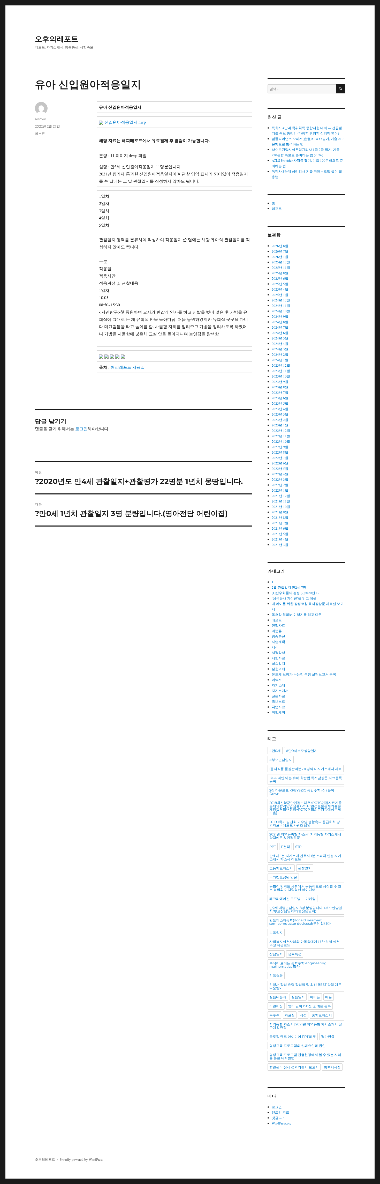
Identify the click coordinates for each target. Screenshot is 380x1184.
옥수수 (274, 1015)
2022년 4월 (280, 474)
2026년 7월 (280, 251)
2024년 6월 (280, 332)
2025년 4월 (280, 289)
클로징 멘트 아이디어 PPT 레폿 (292, 1036)
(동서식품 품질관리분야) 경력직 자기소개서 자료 (305, 769)
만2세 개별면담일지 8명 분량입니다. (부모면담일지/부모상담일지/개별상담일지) (305, 909)
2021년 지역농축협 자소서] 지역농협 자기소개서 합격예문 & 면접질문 (305, 836)
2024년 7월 (280, 327)
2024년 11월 (281, 305)
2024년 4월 (280, 343)
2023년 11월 (281, 370)
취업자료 (278, 707)
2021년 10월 (281, 506)
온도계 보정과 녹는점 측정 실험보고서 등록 (304, 674)
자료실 (290, 1015)
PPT (272, 847)
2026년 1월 (280, 256)
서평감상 (278, 652)
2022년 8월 (280, 452)
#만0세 (275, 751)
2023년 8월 (280, 387)
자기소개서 (280, 690)
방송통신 (278, 636)
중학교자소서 (322, 1015)
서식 (275, 647)
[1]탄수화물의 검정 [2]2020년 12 (296, 592)
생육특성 (294, 954)
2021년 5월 (280, 533)
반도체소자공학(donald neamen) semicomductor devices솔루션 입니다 (300, 922)
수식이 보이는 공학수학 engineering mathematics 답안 (297, 964)
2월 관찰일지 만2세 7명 (289, 587)
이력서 (277, 679)
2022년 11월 (281, 436)
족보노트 (278, 701)
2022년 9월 (280, 447)
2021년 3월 (280, 544)
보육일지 (276, 932)
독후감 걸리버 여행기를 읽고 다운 (297, 614)
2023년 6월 (280, 398)
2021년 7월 (280, 523)
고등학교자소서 (281, 868)
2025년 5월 (280, 284)
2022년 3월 (280, 479)
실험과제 (278, 669)
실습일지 (278, 663)
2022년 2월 (280, 485)
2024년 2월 (280, 354)
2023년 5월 (280, 403)
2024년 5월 (280, 338)
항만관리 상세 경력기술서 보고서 (294, 1067)
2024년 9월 (280, 316)
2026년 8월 (280, 245)
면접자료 (278, 625)
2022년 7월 (280, 457)
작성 (303, 1015)
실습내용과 (277, 997)
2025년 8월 (280, 273)
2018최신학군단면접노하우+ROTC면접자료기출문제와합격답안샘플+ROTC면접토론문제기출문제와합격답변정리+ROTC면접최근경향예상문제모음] (305, 808)
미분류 (40, 133)
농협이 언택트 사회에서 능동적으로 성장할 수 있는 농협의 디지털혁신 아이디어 (305, 888)
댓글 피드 (279, 1117)
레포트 (277, 208)
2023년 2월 (280, 419)
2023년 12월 (281, 365)
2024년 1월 (280, 360)
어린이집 (276, 1006)
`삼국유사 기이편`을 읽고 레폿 (294, 598)
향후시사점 (332, 1067)
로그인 (81, 428)
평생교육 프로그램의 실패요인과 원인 (297, 1046)
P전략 (285, 847)
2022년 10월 (281, 441)
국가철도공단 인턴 (283, 877)
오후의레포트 (56, 38)
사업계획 (278, 641)
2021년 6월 (280, 528)
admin (40, 119)
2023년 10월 (281, 376)
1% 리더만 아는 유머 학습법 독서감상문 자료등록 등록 (305, 779)
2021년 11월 (281, 501)
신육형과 (276, 975)
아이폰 (315, 997)
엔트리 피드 (280, 1112)
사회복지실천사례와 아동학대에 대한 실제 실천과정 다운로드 (304, 943)
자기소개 (278, 685)
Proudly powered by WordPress (81, 1159)
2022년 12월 (281, 430)
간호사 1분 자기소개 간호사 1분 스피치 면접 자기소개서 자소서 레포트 (305, 857)
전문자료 (278, 696)
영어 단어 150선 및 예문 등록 (309, 1006)
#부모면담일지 (280, 760)
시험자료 (278, 658)
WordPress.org (282, 1123)
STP (298, 847)
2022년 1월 (280, 490)
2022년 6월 (280, 463)
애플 (328, 997)
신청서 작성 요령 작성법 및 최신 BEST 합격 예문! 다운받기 (305, 986)
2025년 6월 (280, 278)
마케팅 (311, 899)
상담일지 (276, 954)
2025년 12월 (281, 262)
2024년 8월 (280, 322)
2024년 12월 (281, 300)
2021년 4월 (280, 539)
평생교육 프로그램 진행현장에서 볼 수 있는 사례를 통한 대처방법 (305, 1056)
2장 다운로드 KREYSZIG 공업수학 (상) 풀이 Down (301, 792)
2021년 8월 (280, 517)
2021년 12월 (281, 495)
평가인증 (328, 1036)
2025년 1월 (280, 294)
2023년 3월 (280, 414)
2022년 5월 (280, 468)
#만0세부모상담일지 (301, 751)
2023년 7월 (280, 392)
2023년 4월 (280, 408)
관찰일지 (304, 868)
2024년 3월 (280, 349)
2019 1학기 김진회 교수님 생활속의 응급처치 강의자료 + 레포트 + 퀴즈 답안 (304, 823)
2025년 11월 (281, 267)
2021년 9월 (280, 512)
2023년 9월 (280, 381)
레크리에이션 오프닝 (284, 899)
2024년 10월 (281, 311)
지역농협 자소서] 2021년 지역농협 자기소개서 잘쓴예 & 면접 (305, 1026)
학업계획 (278, 712)
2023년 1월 (280, 425)
